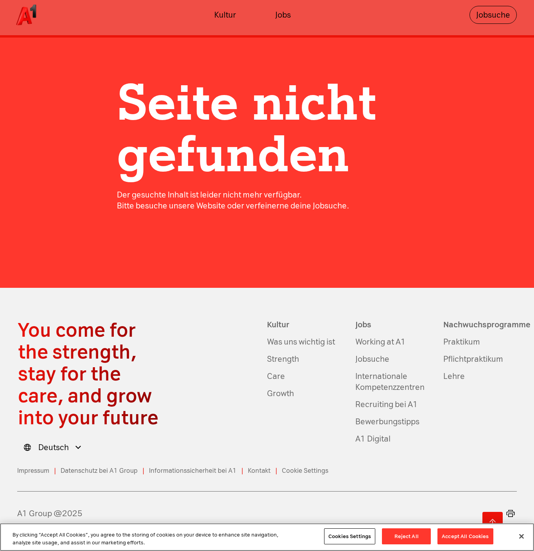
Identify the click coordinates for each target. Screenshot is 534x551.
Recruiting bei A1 (386, 404)
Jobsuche (493, 15)
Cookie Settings (305, 470)
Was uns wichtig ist (301, 341)
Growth (280, 393)
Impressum (33, 470)
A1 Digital (373, 438)
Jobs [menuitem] (283, 15)
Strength (283, 359)
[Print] (510, 513)
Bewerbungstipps (387, 421)
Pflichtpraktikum (473, 359)
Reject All (406, 536)
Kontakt (259, 470)
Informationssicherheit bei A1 (193, 470)
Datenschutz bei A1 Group (99, 470)
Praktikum (461, 341)
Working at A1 (380, 341)
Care (276, 376)
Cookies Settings (349, 536)
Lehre (454, 376)
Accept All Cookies (465, 536)
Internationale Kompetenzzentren (390, 382)
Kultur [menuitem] (225, 15)
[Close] (521, 536)
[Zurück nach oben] (492, 522)
